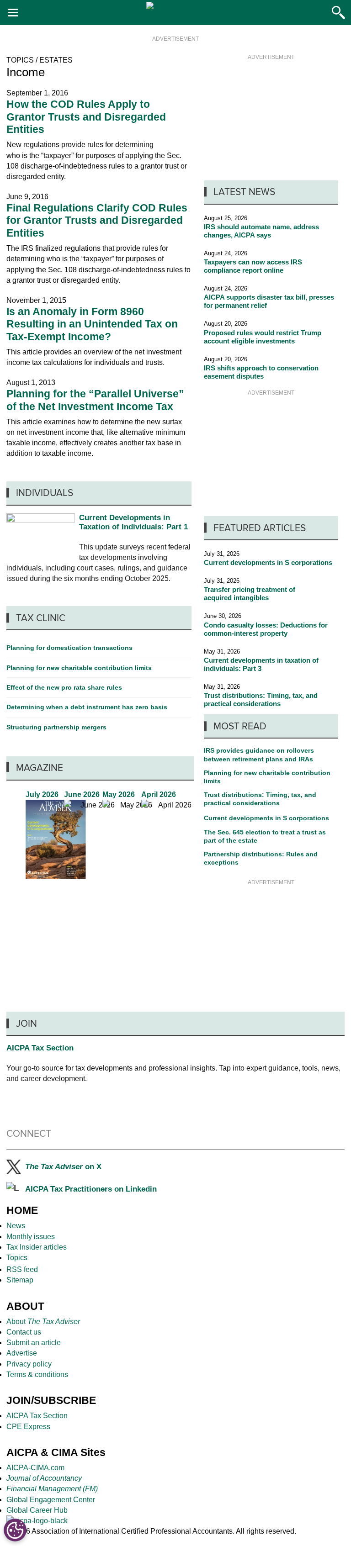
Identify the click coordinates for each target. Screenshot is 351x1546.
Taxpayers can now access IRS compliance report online (253, 266)
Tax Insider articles (36, 1247)
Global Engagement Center (50, 1500)
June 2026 (94, 834)
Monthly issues (30, 1236)
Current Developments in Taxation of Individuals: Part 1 (133, 522)
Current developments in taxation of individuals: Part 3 (261, 664)
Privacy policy (29, 1364)
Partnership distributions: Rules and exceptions (261, 858)
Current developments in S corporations (268, 562)
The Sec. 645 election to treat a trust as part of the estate (265, 836)
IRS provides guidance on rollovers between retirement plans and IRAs (259, 754)
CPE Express (28, 1426)
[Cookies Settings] (15, 1530)
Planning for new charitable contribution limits (267, 777)
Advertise (21, 1353)
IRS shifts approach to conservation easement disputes (261, 372)
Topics (16, 1257)
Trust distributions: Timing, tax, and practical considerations (261, 699)
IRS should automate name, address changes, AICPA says (261, 231)
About (43, 1321)
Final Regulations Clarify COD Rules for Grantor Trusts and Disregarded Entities (96, 220)
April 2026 (171, 834)
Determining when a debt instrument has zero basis (86, 707)
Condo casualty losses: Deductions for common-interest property (266, 629)
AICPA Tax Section (40, 1048)
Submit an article (33, 1342)
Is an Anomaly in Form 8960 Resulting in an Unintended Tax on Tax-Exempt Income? (92, 324)
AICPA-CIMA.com (35, 1468)
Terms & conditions (37, 1374)
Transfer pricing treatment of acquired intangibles (249, 594)
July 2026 (56, 834)
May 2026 (132, 834)
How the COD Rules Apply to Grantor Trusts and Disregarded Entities (86, 116)
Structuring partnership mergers (56, 727)
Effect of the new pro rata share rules (64, 687)
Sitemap (19, 1280)
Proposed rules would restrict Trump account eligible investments (262, 337)
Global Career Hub (37, 1510)
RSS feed (23, 1269)
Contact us (23, 1332)
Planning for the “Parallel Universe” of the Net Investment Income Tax (95, 400)
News (15, 1225)
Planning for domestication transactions (69, 647)
